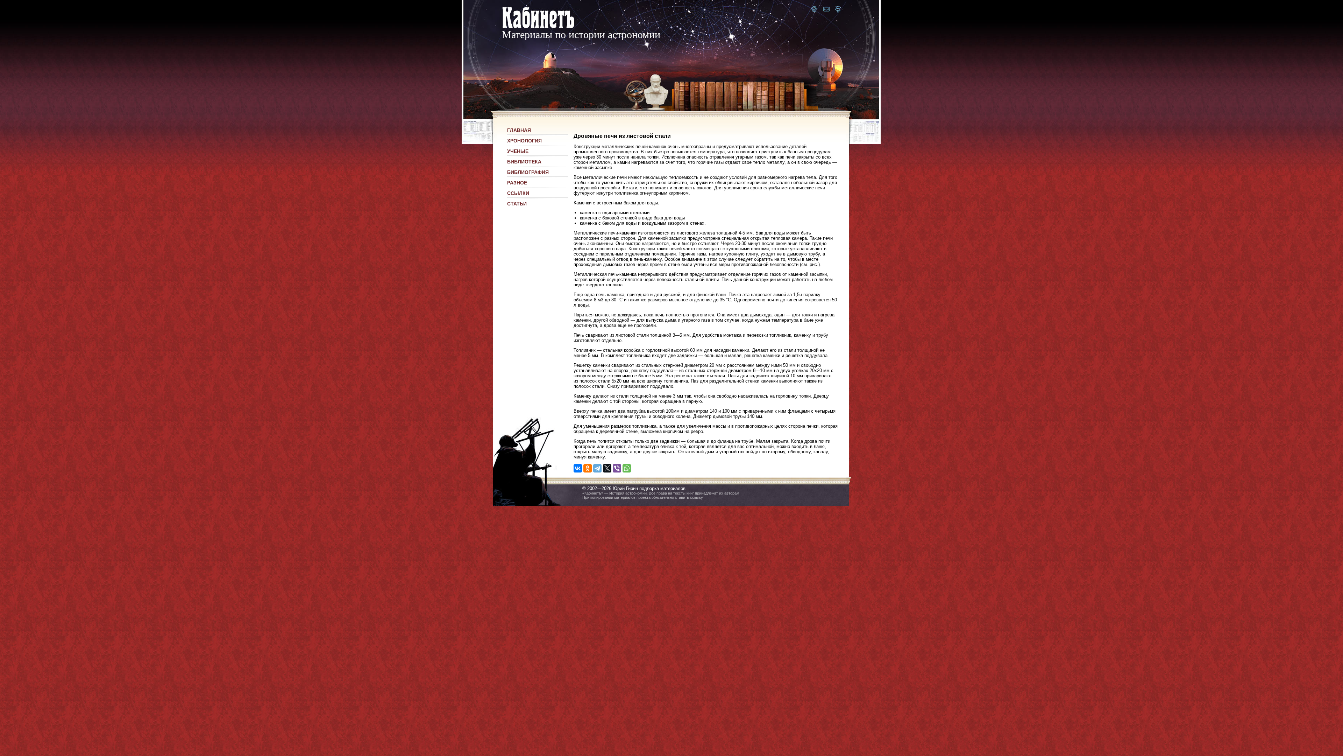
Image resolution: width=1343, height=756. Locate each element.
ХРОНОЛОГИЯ (524, 141)
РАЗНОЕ (517, 183)
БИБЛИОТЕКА (524, 161)
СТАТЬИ (517, 203)
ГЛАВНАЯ (519, 130)
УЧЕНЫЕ (517, 151)
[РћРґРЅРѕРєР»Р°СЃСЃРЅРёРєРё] (587, 468)
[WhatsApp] (627, 468)
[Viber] (617, 468)
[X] (607, 468)
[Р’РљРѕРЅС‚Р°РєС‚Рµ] (578, 468)
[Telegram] (597, 468)
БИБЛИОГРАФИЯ (528, 172)
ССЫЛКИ (518, 193)
